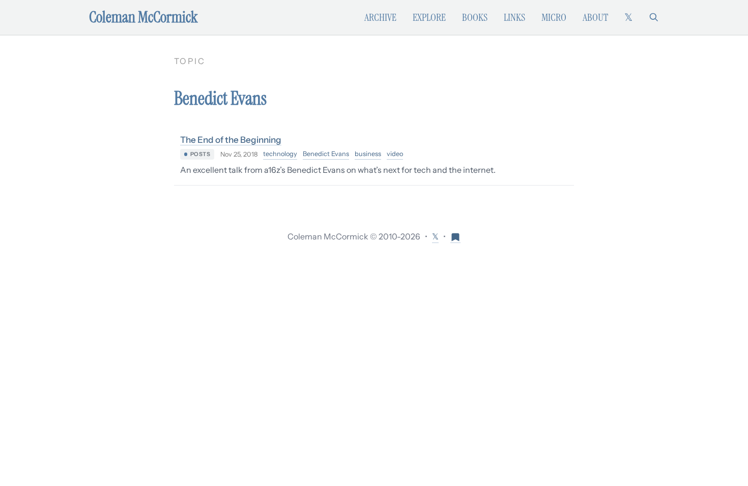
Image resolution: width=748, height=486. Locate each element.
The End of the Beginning (230, 139)
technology (280, 154)
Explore (429, 17)
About (595, 17)
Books (474, 17)
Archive (380, 17)
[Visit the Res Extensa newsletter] (455, 236)
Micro (553, 17)
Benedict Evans (326, 154)
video (395, 154)
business (368, 154)
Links (514, 17)
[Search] (654, 17)
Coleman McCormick (143, 17)
